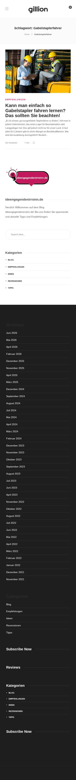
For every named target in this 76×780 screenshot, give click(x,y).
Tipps (10, 288)
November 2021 (15, 579)
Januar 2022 (13, 565)
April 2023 (11, 494)
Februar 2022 (14, 558)
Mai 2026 (11, 340)
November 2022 (15, 501)
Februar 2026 (14, 354)
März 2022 (12, 551)
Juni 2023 (11, 487)
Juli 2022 (11, 522)
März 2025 (12, 382)
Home (27, 34)
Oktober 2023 (14, 459)
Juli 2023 (11, 480)
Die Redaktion (11, 143)
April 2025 (11, 375)
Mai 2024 (11, 417)
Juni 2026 (11, 332)
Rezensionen (15, 281)
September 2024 (15, 396)
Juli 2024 (11, 410)
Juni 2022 (11, 529)
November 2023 (15, 452)
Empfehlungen (15, 100)
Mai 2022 (11, 537)
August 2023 (13, 473)
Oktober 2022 (14, 508)
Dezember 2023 (15, 445)
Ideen (11, 274)
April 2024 (11, 424)
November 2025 (15, 368)
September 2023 (15, 466)
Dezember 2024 (15, 389)
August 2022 (13, 516)
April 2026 (11, 346)
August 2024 (13, 403)
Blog (11, 260)
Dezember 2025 (15, 361)
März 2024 (12, 431)
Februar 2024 (14, 438)
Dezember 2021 (15, 572)
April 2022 (11, 544)
